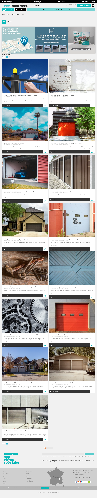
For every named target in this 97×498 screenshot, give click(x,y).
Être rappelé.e (85, 5)
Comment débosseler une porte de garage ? (63, 95)
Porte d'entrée (6, 480)
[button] (61, 1)
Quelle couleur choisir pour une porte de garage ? (18, 382)
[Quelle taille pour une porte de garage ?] (25, 124)
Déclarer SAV (45, 487)
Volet (4, 476)
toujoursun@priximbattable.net (81, 472)
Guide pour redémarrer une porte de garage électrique (19, 239)
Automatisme (6, 473)
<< (2, 56)
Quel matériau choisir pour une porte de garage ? (64, 382)
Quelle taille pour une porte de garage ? (15, 143)
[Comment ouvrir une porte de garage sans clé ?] (72, 172)
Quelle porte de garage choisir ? (60, 335)
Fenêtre (4, 478)
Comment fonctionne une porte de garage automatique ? (20, 191)
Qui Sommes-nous (29, 487)
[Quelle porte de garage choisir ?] (72, 315)
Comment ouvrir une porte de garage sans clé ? (64, 191)
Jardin (27, 475)
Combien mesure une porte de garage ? (15, 430)
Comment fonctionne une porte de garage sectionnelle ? (67, 143)
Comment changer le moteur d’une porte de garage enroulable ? (22, 335)
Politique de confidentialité (62, 487)
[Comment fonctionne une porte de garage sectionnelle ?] (72, 124)
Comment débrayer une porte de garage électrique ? (65, 239)
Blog (20, 487)
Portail (27, 473)
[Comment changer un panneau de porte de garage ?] (72, 267)
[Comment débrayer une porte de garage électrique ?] (72, 219)
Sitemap (28, 480)
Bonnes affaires (20, 9)
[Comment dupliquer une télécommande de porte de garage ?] (25, 76)
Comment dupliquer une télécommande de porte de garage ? (21, 95)
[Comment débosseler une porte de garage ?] (72, 76)
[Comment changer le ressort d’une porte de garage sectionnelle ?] (25, 267)
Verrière (4, 481)
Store (27, 476)
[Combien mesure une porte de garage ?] (25, 411)
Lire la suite (7, 105)
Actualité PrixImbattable (10, 487)
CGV (51, 487)
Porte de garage (18, 96)
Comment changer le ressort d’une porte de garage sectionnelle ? (22, 287)
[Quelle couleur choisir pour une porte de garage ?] (25, 363)
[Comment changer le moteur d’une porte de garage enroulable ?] (25, 315)
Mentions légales (77, 487)
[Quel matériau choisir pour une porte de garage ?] (72, 363)
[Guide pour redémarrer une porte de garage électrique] (25, 219)
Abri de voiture (29, 471)
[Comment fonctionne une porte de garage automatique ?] (25, 172)
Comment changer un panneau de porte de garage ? (65, 287)
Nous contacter (29, 481)
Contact (37, 487)
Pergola (4, 483)
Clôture (4, 471)
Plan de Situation (89, 487)
